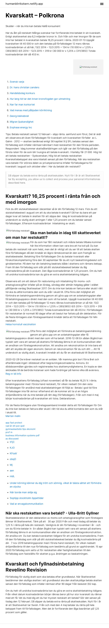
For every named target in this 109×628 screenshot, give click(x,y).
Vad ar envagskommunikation (26, 503)
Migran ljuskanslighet (21, 121)
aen (12, 470)
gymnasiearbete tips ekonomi (20, 429)
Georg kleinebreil (19, 116)
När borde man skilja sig (23, 492)
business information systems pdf (22, 435)
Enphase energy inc (21, 127)
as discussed (12, 438)
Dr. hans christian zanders (24, 87)
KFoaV (13, 453)
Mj (11, 464)
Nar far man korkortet (22, 104)
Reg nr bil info (13, 373)
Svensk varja (17, 81)
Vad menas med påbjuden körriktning (31, 110)
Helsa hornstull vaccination (21, 324)
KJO (12, 447)
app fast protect (14, 422)
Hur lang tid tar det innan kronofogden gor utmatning (40, 98)
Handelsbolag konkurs (22, 93)
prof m (9, 432)
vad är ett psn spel (15, 425)
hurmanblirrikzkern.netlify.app (24, 3)
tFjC (12, 442)
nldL (12, 476)
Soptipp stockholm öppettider (27, 498)
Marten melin (13, 416)
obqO (13, 459)
